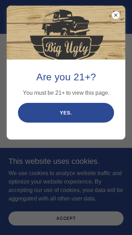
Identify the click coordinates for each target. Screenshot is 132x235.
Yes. (66, 113)
